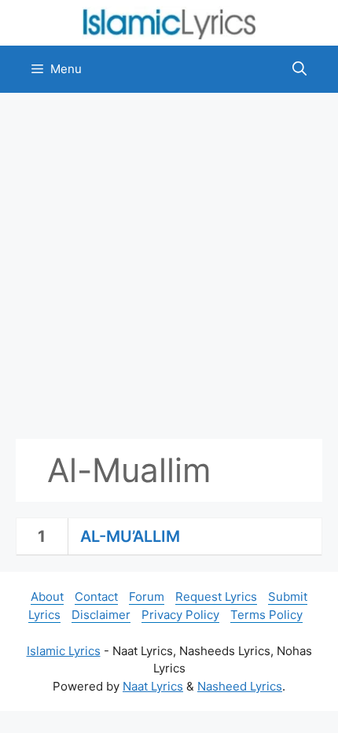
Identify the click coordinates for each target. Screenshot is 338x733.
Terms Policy (266, 614)
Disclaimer (101, 614)
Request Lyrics (216, 596)
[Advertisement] (169, 266)
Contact (96, 596)
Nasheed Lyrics (239, 686)
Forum (146, 596)
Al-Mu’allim (130, 536)
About (47, 596)
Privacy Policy (180, 614)
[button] (299, 69)
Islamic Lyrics (64, 650)
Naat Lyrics (153, 686)
